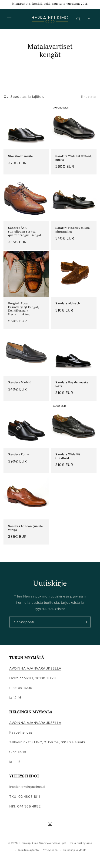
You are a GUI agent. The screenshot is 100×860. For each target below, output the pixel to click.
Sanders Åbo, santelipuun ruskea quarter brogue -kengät (24, 232)
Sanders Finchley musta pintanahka (72, 230)
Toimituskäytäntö (28, 850)
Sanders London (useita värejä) (25, 528)
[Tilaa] (85, 622)
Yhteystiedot (50, 850)
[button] (9, 19)
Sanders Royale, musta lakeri (71, 384)
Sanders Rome (18, 454)
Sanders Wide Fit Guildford (67, 456)
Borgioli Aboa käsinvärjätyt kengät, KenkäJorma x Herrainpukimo (23, 309)
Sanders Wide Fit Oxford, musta (73, 158)
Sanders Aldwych (67, 303)
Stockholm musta (20, 156)
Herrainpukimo (29, 843)
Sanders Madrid (19, 382)
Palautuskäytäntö (81, 843)
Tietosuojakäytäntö (75, 850)
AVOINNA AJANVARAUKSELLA (35, 668)
